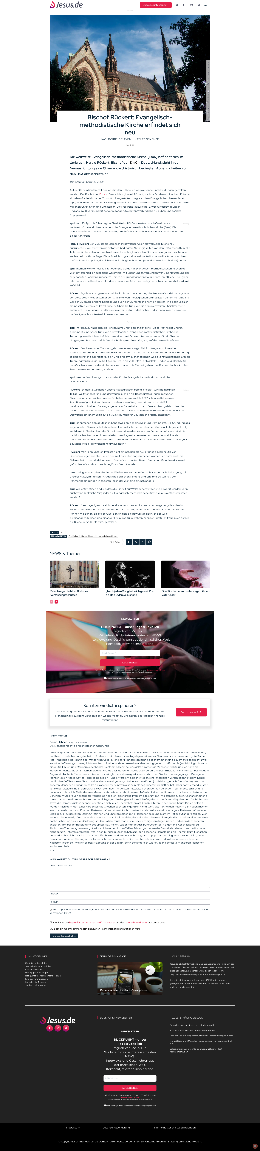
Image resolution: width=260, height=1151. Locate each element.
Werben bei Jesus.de (35, 985)
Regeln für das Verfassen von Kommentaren (92, 922)
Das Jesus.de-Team (34, 969)
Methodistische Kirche (107, 536)
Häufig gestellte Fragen (36, 972)
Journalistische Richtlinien (38, 966)
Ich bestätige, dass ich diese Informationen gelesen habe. (131, 678)
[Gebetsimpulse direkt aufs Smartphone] (130, 982)
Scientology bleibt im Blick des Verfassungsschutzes (69, 593)
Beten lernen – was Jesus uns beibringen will (192, 1025)
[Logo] (57, 1020)
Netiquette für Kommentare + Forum (43, 976)
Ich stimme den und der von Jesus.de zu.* (110, 922)
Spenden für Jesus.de (35, 982)
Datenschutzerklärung (136, 922)
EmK (133, 162)
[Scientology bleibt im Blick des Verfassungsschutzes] (74, 574)
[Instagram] (191, 5)
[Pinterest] (142, 542)
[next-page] (56, 602)
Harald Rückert (87, 536)
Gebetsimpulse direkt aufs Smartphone (123, 990)
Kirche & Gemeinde (147, 139)
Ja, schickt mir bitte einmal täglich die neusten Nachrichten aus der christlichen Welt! (96, 928)
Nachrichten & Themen (116, 139)
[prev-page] (51, 602)
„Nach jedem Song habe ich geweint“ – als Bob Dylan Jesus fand (129, 593)
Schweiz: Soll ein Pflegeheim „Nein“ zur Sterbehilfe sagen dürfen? (202, 1035)
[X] (199, 5)
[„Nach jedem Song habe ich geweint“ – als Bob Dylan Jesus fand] (130, 574)
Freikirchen (73, 536)
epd (62, 532)
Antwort (53, 850)
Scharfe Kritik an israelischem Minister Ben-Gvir (193, 1030)
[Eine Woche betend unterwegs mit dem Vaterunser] (185, 574)
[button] (177, 5)
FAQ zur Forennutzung (36, 979)
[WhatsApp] (149, 542)
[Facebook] (184, 5)
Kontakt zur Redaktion (36, 963)
